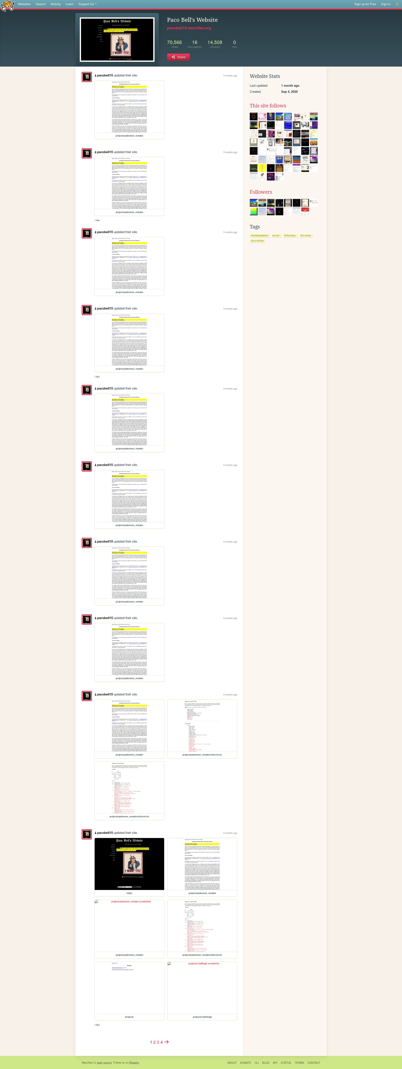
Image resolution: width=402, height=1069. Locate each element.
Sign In (385, 4)
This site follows (268, 105)
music (276, 235)
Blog (265, 1063)
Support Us (86, 4)
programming (259, 235)
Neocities (87, 1062)
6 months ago (230, 832)
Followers (261, 192)
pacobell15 (105, 75)
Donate (245, 1063)
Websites (24, 4)
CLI (257, 1063)
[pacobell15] (86, 77)
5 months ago (230, 75)
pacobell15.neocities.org (189, 28)
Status (286, 1063)
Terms (299, 1063)
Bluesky (134, 1062)
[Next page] (166, 1042)
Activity (56, 4)
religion (305, 235)
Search (41, 4)
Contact (314, 1063)
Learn (69, 4)
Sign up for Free (365, 4)
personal (290, 235)
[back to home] (7, 6)
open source (104, 1062)
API (275, 1063)
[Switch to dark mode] (397, 4)
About (232, 1063)
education (257, 240)
